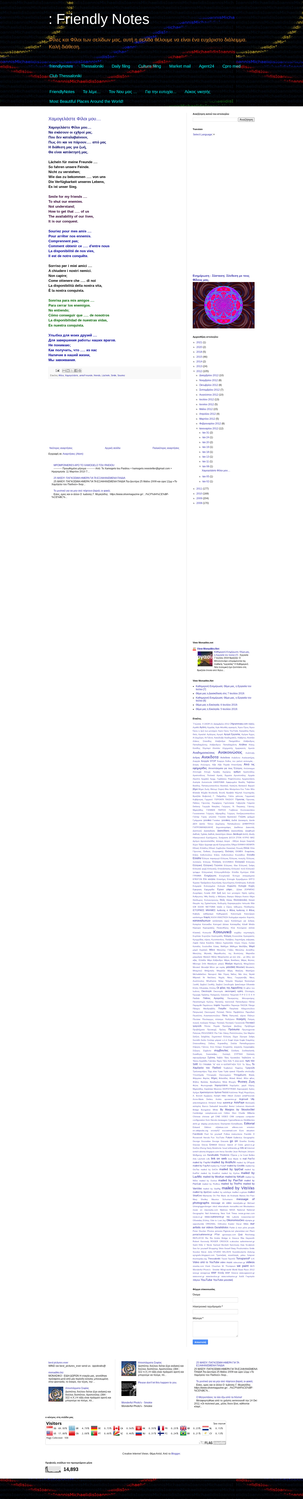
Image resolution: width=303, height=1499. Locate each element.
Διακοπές (250, 827)
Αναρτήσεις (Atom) (73, 453)
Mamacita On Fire (211, 1196)
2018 (199, 351)
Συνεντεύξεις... (212, 1054)
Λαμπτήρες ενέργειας (245, 939)
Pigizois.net (228, 1231)
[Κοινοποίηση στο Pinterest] (80, 371)
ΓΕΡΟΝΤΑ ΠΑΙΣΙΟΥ (224, 799)
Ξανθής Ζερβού (215, 984)
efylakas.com (222, 1127)
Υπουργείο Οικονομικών (219, 1075)
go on (234, 1141)
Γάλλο (231, 796)
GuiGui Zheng (199, 1148)
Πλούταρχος (208, 1019)
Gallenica (237, 1137)
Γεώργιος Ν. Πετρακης (233, 806)
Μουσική (240, 967)
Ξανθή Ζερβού (200, 984)
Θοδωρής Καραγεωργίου (229, 903)
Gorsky (251, 1141)
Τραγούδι (250, 1068)
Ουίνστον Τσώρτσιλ (230, 995)
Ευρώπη (231, 886)
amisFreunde (86, 375)
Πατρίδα (222, 1008)
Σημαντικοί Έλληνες (221, 1036)
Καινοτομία (236, 914)
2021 (199, 342)
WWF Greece (231, 1273)
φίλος (252, 1078)
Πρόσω (222, 1029)
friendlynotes (61, 66)
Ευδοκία (251, 883)
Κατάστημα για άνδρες (243, 921)
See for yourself (200, 1248)
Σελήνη (196, 1036)
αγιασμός (232, 727)
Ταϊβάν (220, 1057)
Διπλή (245, 834)
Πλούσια (196, 1019)
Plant (252, 1231)
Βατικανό (242, 786)
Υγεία (225, 1071)
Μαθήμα (224, 946)
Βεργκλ (251, 786)
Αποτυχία (197, 772)
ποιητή (196, 1023)
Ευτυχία (242, 886)
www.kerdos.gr (213, 1276)
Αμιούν (251, 748)
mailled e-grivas (239, 1192)
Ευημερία (197, 886)
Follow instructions (233, 1134)
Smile (113, 375)
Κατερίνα (197, 924)
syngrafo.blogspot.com (203, 1255)
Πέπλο (229, 1012)
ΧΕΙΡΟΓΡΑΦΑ (229, 1089)
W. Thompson (228, 1266)
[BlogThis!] (68, 371)
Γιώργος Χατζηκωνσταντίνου (241, 813)
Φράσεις (204, 1082)
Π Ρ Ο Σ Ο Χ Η (247, 995)
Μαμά (252, 946)
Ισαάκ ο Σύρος (224, 907)
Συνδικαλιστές (248, 1050)
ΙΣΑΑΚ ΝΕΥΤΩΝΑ (206, 907)
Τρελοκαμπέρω (200, 1071)
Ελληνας (225, 858)
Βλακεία (196, 793)
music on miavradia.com (205, 1210)
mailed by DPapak (246, 1162)
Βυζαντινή (206, 796)
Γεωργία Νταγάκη (211, 806)
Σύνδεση (235, 1050)
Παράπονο (208, 1005)
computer (250, 1116)
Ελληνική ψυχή (200, 869)
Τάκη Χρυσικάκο (232, 1057)
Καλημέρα (233, 917)
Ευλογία (221, 886)
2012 (199, 371)
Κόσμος (227, 936)
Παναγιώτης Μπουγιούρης (241, 998)
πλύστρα (219, 1019)
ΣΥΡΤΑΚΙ (238, 1054)
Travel (224, 1259)
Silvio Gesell (224, 1248)
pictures (218, 1231)
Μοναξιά (205, 967)
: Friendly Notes (98, 19)
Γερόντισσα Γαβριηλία (234, 803)
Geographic (249, 1137)
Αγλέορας (211, 734)
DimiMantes (249, 1120)
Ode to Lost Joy (218, 1220)
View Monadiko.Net (208, 648)
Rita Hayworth (248, 1238)
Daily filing (121, 66)
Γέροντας (239, 799)
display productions (210, 1124)
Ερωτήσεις (217, 883)
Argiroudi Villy (247, 1099)
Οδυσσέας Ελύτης (207, 988)
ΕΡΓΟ (252, 879)
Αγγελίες (211, 727)
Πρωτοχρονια (248, 1029)
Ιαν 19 (206, 447)
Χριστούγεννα (207, 1092)
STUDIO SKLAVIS (222, 1252)
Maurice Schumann (222, 1199)
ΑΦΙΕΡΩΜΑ (218, 782)
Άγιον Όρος (243, 727)
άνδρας (196, 757)
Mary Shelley (200, 1199)
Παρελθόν (225, 1005)
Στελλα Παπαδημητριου (243, 1043)
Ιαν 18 (206, 452)
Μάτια (214, 957)
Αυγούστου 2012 (209, 394)
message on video (221, 1203)
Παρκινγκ (235, 1005)
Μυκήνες (239, 971)
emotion (251, 1127)
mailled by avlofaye (222, 1192)
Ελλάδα (197, 858)
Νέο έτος (242, 974)
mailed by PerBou (211, 1184)
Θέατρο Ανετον (242, 896)
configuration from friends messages (210, 1120)
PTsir (217, 1234)
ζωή (219, 893)
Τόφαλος (239, 1068)
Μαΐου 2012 (206, 409)
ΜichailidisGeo (199, 974)
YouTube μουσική (223, 1280)
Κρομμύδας (198, 939)
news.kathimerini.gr (214, 1217)
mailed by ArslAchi (223, 1162)
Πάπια (252, 1002)
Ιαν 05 (206, 476)
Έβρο (201, 844)
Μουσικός (250, 967)
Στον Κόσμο (216, 1047)
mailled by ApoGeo (202, 1192)
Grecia (205, 1145)
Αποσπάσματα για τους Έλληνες (225, 768)
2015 (199, 356)
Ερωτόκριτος (229, 883)
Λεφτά (195, 943)
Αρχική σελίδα (112, 448)
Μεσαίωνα (212, 964)
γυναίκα (207, 820)
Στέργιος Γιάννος (201, 1047)
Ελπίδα (235, 872)
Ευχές (252, 886)
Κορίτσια (197, 936)
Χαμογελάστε (71, 375)
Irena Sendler (226, 1151)
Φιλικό (239, 1078)
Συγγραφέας (249, 1047)
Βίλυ (253, 789)
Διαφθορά (250, 831)
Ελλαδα (251, 855)
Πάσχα (251, 1005)
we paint (242, 1265)
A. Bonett (197, 1096)
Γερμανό (209, 799)
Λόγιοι (237, 943)
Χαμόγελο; (235, 1085)
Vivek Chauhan (212, 1266)
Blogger (175, 1453)
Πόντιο (207, 1026)
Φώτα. (196, 1085)
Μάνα (212, 950)
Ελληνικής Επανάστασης (219, 869)
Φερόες (206, 1078)
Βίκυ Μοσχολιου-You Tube (237, 789)
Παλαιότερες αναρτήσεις (166, 448)
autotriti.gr (228, 1102)
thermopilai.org (200, 1259)
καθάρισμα (208, 914)
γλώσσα (212, 817)
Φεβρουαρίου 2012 (210, 423)
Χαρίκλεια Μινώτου (213, 1089)
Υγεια (220, 1071)
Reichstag (250, 1234)
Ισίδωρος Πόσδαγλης (244, 907)
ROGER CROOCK (219, 1241)
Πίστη (225, 1015)
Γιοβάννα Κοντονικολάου (242, 810)
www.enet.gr (198, 1276)
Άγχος (252, 734)
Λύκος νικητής (197, 91)
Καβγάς (196, 914)
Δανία (252, 820)
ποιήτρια (204, 1023)
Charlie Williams (246, 1113)
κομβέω (237, 932)
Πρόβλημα (250, 1026)
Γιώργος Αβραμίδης (215, 813)
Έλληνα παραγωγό (211, 858)
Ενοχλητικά (224, 876)
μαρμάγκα (197, 957)
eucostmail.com (229, 1130)
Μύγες (230, 971)
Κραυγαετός (249, 936)
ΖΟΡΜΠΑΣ (249, 889)
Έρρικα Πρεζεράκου (202, 883)
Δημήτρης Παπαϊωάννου (227, 824)
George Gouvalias (202, 1141)
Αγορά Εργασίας (232, 734)
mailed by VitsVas (238, 1188)
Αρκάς (220, 775)
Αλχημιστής (227, 748)
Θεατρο (230, 896)
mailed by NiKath (235, 1176)
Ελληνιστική (207, 872)
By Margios (227, 1109)
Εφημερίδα (209, 889)
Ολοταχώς (250, 991)
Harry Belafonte (214, 1148)
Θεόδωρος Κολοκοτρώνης (205, 900)
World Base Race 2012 (243, 1269)
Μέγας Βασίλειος (232, 960)
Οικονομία (218, 991)
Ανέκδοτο (235, 758)
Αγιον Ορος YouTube (228, 731)
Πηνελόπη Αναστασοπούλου (206, 1015)
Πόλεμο (212, 1023)
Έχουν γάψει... (225, 889)
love (230, 1159)
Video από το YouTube (206, 1262)
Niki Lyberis (233, 1217)
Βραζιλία (197, 796)
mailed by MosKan (213, 1176)
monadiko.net (236, 1206)
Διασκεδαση (209, 831)
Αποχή (207, 772)
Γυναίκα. (216, 820)
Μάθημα (234, 946)
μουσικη (230, 967)
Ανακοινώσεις (230, 752)
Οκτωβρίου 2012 (209, 385)
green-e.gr (250, 1145)
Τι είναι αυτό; (239, 1061)
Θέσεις (229, 900)
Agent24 (206, 66)
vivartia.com (198, 1266)
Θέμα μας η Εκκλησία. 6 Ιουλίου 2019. (217, 704)
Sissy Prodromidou (240, 1248)
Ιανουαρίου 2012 (209, 428)
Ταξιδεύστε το (248, 1057)
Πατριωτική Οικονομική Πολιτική (208, 1012)
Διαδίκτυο (238, 827)
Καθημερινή (222, 914)
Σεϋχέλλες (205, 1036)
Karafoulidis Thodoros (218, 1155)
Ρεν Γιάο (218, 1033)
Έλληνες (216, 862)
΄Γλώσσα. (197, 724)
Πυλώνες (197, 1033)
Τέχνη (219, 1061)
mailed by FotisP (218, 1166)
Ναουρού (212, 974)
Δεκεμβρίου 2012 (209, 375)
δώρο (195, 844)
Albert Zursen (234, 1096)
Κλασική (196, 932)
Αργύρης (227, 772)
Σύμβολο (207, 1050)
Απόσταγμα (249, 768)
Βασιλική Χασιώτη (228, 786)
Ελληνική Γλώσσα (213, 865)
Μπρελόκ (221, 971)
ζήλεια (239, 889)
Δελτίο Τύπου (206, 824)
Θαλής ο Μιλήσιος (217, 896)
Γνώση (241, 816)
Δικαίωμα (237, 834)
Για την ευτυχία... (160, 91)
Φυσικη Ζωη (246, 1081)
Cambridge (198, 1113)
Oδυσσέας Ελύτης (201, 1220)
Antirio (219, 1099)
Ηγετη (244, 893)
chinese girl (208, 1116)
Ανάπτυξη (250, 753)
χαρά (244, 1085)
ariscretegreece (200, 1103)
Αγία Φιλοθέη (221, 727)
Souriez (121, 375)
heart (224, 1148)
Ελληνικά (239, 862)
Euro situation (247, 1130)
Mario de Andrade (229, 1196)
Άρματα (228, 775)
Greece (213, 1144)
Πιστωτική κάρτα (237, 1015)
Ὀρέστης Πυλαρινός (210, 995)
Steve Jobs (206, 1252)
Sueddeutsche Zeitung (243, 1252)
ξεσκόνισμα (240, 984)
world (228, 1269)
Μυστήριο (250, 971)
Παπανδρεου (242, 1002)
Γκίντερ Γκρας (200, 817)
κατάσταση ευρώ (221, 921)
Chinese (197, 1116)
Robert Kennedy (201, 1241)
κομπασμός (249, 932)
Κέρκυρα (197, 928)
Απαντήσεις (236, 765)
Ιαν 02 (206, 481)
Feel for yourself (213, 1134)
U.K (253, 1259)
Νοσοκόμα (250, 981)
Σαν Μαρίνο (249, 1033)
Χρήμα (196, 1092)
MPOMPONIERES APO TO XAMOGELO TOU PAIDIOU (84, 465)
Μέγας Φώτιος (248, 960)
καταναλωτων (201, 920)
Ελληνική (197, 865)
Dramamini (225, 1124)
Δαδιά (234, 820)
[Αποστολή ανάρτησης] (57, 370)
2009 (199, 498)
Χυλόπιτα (233, 1092)
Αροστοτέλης (240, 775)
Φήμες (214, 1078)
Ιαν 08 (206, 466)
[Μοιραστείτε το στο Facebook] (76, 371)
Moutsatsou (249, 1206)
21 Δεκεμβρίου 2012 (220, 724)
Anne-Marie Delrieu (203, 1099)
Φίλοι (61, 375)
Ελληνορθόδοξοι (222, 872)
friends (97, 375)
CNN (232, 1116)
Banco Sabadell (210, 1106)
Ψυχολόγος (249, 1092)
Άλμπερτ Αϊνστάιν (211, 748)
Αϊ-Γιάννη (208, 738)
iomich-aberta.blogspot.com (206, 1151)
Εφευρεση (197, 889)
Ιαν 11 (206, 461)
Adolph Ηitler (220, 1096)
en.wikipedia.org (200, 1130)
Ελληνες (207, 862)
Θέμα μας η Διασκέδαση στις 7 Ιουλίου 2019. (220, 693)
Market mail (180, 66)
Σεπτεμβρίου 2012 (209, 389)
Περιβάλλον (238, 1012)
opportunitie (198, 1224)
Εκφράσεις (250, 851)
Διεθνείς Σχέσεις (200, 834)
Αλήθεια (243, 744)
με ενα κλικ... (236, 957)
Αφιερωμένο (231, 782)
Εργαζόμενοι (242, 879)
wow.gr (196, 1273)
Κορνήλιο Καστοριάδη (212, 936)
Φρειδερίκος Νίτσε (218, 1082)
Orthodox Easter (226, 1224)
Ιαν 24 (206, 437)
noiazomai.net (248, 1217)
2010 (199, 493)
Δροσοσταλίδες (208, 841)
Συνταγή (226, 1054)
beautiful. (223, 1106)
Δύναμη (219, 841)
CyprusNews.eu (235, 1120)
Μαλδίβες (243, 946)
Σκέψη (252, 1036)
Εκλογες (229, 851)
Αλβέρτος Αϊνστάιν (246, 738)
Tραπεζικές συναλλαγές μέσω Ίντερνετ (235, 1255)
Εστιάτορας (240, 883)
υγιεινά (232, 1071)
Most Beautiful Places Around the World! (86, 101)
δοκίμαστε (223, 837)
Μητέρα (229, 963)
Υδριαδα (240, 1071)
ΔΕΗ (195, 824)
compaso (240, 1116)
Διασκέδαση (223, 830)
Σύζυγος (196, 1050)
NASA (232, 1210)
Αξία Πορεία (224, 765)
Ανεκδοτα (210, 757)
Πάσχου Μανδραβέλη (204, 1008)
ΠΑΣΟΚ (244, 1005)
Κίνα (233, 928)
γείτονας (239, 796)
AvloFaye (239, 1102)
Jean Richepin (240, 1151)
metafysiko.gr (239, 1203)
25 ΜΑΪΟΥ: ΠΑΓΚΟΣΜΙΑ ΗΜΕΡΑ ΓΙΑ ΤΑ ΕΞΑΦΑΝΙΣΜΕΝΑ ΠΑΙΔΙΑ (89, 478)
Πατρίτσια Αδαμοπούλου (242, 1008)
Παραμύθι (197, 1005)
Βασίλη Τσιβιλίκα (246, 782)
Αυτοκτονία (207, 782)
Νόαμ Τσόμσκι (225, 981)
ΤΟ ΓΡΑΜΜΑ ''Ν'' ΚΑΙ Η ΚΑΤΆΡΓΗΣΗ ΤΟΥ (220, 1064)
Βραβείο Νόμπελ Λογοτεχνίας (240, 793)
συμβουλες (221, 1050)
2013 (199, 366)
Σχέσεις (211, 1057)
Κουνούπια (237, 936)
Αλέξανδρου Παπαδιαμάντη (223, 745)
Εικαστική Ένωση (235, 848)
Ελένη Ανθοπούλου (202, 855)
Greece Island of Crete (230, 1145)
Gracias (196, 1145)
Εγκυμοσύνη (225, 844)
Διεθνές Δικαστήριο (217, 834)
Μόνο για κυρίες (217, 967)
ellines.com (237, 1127)
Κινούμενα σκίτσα (246, 928)
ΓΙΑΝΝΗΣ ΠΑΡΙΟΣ (216, 810)
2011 (199, 488)
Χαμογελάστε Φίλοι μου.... (74, 118)
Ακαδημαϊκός (230, 738)
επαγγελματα (249, 876)
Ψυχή (240, 1092)
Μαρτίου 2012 (207, 418)
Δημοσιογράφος (223, 827)
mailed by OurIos (208, 1180)
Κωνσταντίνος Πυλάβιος (222, 939)
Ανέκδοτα (225, 757)
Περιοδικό (250, 1012)
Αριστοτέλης (249, 772)
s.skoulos (234, 1241)
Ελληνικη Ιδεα (231, 865)
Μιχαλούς (238, 964)
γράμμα (251, 817)
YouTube (206, 1279)
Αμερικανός (240, 748)
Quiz (240, 1234)
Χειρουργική (242, 1089)
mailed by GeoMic (236, 1165)
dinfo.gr (196, 1124)
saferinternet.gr (247, 1241)
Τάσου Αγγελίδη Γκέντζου (204, 1061)
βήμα (195, 789)
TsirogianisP (243, 1258)
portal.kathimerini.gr (202, 1234)
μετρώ (221, 964)
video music (226, 1262)
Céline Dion (230, 1113)
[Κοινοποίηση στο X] (72, 371)
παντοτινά (229, 1002)
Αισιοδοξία (219, 738)
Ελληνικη (250, 862)
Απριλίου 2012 (207, 413)
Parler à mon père (238, 1227)
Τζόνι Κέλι (227, 1061)
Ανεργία (196, 761)
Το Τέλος (246, 1064)
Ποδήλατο (230, 1019)
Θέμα (252, 896)
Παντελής (219, 1002)
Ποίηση (251, 1019)
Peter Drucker (199, 1231)
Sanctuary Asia (237, 1245)
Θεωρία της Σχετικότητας (204, 903)
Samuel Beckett (221, 1245)
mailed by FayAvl (201, 1162)
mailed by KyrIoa (231, 1173)
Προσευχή (211, 1029)
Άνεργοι (220, 761)
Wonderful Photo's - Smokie (206, 1269)
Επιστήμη (221, 879)
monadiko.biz (55, 1372)
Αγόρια (244, 734)
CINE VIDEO (221, 1116)
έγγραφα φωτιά (211, 844)
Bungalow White (209, 1110)
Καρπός (251, 917)
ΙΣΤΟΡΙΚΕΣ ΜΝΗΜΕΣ (204, 910)
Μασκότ (206, 957)
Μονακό (196, 967)
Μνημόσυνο (249, 964)
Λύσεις (216, 946)
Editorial (249, 1123)
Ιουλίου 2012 (207, 399)
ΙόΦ (194, 907)
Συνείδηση (197, 1054)
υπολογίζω (250, 1071)
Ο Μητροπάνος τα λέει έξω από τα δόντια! (219, 1397)
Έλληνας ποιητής (237, 858)
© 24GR (206, 724)
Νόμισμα (239, 981)
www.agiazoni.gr (247, 1273)
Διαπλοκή (197, 831)
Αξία (214, 765)
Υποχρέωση (240, 1075)
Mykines (224, 1210)
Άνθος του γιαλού (233, 761)
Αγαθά (196, 727)
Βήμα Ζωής (204, 789)
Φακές (252, 1075)
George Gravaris (220, 1141)
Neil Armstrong (212, 1213)
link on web (219, 1158)
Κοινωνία (207, 932)
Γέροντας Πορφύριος (211, 803)
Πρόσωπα (234, 1029)
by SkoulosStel (245, 1109)
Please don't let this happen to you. (157, 1382)
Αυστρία (196, 782)
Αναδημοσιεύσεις (204, 752)
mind (215, 1206)
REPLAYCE (198, 1238)
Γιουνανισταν (199, 813)
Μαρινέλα (250, 953)
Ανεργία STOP (208, 761)
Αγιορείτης (244, 731)
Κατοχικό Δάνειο (221, 924)
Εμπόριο (244, 872)
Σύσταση (251, 1054)
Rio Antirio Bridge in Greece (224, 1238)
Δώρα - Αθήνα (231, 841)
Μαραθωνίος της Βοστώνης (228, 953)
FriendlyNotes (62, 91)
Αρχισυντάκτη (248, 779)
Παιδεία (196, 998)
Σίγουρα (243, 1036)
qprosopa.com (229, 1234)
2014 (199, 361)
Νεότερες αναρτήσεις (61, 448)
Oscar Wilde (242, 1224)
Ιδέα (253, 903)
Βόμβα (204, 793)
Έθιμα (234, 844)
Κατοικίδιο (207, 924)
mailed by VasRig (212, 1188)
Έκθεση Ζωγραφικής (213, 851)
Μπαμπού (197, 971)
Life (208, 1159)
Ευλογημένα (209, 886)
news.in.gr (197, 1217)
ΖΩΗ (213, 893)
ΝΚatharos (211, 981)
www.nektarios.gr (229, 1276)
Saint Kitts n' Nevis (202, 1245)
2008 (199, 503)
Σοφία (242, 1040)
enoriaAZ (215, 1130)
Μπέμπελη (209, 971)
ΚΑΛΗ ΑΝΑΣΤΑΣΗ (219, 917)
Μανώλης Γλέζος (225, 950)
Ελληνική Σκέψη (247, 865)
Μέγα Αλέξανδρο (215, 960)
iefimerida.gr (234, 1148)
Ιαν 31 (206, 432)
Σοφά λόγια (233, 1040)
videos (250, 1262)
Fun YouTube (217, 1137)
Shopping (213, 1248)
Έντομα (236, 876)
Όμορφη (197, 995)
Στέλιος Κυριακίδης (218, 1043)
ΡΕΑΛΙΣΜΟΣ (207, 1033)
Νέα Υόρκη (223, 974)
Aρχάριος (208, 1096)
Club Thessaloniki (65, 76)
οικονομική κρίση (234, 991)
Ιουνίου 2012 (207, 404)
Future (229, 1137)
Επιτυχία (231, 879)
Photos (210, 1231)
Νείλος (234, 974)
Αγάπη (203, 727)
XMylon (196, 1280)
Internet (251, 1148)
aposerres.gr (230, 1099)
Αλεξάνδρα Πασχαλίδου (227, 741)
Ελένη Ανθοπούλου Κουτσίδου (229, 855)
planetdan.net (242, 1231)
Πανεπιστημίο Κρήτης (203, 1002)
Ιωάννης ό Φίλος (245, 910)
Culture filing (149, 66)
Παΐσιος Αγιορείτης (213, 998)
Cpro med (231, 66)
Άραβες (216, 772)
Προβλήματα (199, 1029)
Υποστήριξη (198, 1075)
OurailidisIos (221, 1227)
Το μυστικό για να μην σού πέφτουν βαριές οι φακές (82, 490)
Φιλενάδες (223, 1078)
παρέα (217, 1005)
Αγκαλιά (202, 734)
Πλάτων (251, 1015)
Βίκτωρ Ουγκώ (217, 789)
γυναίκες (226, 820)
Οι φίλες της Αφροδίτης (230, 987)
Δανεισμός (243, 820)
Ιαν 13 (206, 456)
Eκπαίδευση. (237, 1124)
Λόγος (244, 943)
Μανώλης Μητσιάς (202, 953)
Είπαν (247, 848)
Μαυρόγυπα (223, 957)
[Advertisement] (114, 413)
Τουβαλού (228, 1068)
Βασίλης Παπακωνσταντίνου (206, 786)
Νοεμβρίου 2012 (208, 380)
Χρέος (252, 1089)
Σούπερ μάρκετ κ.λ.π (217, 1040)
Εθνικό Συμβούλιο (217, 848)
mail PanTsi (249, 1158)
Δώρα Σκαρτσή (247, 841)
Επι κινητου (209, 879)
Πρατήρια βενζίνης (232, 1026)
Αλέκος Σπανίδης (202, 741)
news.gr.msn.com (246, 1213)
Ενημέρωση (210, 875)
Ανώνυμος (205, 765)
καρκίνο (242, 917)
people (251, 1227)
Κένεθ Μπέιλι (248, 924)
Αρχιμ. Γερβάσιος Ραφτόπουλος (225, 779)
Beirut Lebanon (236, 1106)
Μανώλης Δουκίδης (245, 950)
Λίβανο (218, 943)
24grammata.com (239, 724)
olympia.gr (250, 1220)
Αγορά (220, 734)
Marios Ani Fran (247, 1196)
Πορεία (216, 1026)
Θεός (222, 900)
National (241, 1210)
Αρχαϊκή (205, 779)
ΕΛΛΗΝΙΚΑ (228, 862)
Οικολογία (206, 991)
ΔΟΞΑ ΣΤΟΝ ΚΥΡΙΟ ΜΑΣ (242, 837)
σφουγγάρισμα (199, 1057)
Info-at (243, 1148)
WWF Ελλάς (217, 1273)
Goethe (243, 1141)
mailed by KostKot (210, 1173)
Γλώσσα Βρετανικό (227, 817)
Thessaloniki (92, 66)
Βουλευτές (213, 793)
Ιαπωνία (246, 903)
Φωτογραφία (207, 1085)
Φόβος (196, 1082)
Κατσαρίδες (235, 924)
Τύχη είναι (212, 1071)
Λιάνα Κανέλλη (207, 943)
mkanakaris (223, 1206)
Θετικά (252, 900)
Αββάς (251, 724)
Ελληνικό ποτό (238, 869)
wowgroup (205, 1273)
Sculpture (250, 1245)
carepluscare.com (213, 1113)
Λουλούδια (207, 946)
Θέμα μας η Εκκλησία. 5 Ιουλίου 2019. (217, 709)
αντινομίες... (249, 761)
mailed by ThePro (231, 1183)
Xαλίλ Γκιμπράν (247, 1276)
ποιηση (241, 1019)
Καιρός (207, 917)
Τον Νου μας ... (123, 91)
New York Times (229, 1213)
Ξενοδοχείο (228, 984)
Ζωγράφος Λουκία (201, 893)
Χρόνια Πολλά (221, 1092)
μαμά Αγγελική (200, 950)
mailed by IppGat (231, 1169)
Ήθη (206, 896)
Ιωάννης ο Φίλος (226, 910)
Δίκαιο (229, 834)
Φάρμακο (197, 1078)
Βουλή (222, 793)
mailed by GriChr (209, 1169)
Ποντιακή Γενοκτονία (235, 1023)
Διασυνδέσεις (237, 831)
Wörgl (223, 1269)
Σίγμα (235, 1036)
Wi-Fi (252, 1266)
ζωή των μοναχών (231, 893)
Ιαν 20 (206, 442)
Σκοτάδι (196, 1040)
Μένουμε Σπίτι (199, 964)
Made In (237, 1159)
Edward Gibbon (202, 1127)
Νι (204, 977)
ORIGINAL (211, 1224)
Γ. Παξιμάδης (219, 796)
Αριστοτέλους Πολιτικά (204, 775)
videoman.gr (239, 1262)
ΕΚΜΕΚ (239, 851)
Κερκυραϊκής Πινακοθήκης (216, 928)
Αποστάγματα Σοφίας (77, 1388)
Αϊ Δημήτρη (198, 738)
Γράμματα (197, 820)
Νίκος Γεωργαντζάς (237, 977)
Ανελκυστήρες (248, 758)
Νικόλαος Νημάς (216, 977)
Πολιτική (220, 1023)
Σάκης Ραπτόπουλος (233, 1033)
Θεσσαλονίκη (240, 900)
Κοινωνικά (222, 932)
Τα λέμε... (92, 91)
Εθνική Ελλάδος (200, 848)
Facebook (198, 1134)
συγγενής (238, 1047)
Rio (206, 1238)
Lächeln (106, 375)
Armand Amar (215, 1103)
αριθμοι (237, 772)
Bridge (196, 1110)
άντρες (196, 765)
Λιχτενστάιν (228, 943)
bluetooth (250, 1106)
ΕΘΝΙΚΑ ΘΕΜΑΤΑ (246, 844)
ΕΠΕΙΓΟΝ (197, 879)
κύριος (207, 939)
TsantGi (231, 1259)
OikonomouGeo (235, 1220)
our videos (208, 1227)
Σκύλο (203, 1040)
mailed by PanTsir (230, 1180)
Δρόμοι (196, 841)
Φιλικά (232, 1078)
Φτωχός (232, 1082)
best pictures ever (58, 1362)
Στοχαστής (228, 1047)
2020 (199, 347)
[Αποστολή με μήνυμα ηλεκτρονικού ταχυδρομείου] (64, 371)
